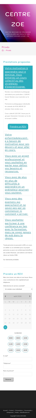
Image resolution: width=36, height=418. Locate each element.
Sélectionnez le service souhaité (14, 286)
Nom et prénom (8, 371)
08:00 (10, 338)
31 (5, 327)
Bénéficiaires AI (24, 412)
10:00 (25, 338)
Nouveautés (28, 410)
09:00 (18, 338)
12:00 (18, 344)
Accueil (5, 410)
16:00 (25, 350)
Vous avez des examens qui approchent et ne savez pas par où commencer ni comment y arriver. (16, 206)
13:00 (25, 344)
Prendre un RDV (18, 126)
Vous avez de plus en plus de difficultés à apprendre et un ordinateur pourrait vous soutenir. (17, 185)
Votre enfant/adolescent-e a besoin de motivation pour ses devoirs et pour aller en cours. (17, 142)
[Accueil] (3, 50)
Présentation (19, 410)
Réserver (8, 379)
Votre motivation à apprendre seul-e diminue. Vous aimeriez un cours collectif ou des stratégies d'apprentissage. (16, 77)
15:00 (18, 350)
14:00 (10, 350)
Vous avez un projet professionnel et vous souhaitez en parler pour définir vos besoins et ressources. (17, 163)
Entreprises (10, 412)
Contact (11, 410)
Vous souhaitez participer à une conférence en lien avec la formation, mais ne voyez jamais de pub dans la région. (18, 229)
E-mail (5, 356)
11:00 (10, 344)
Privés (17, 412)
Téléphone (7, 363)
